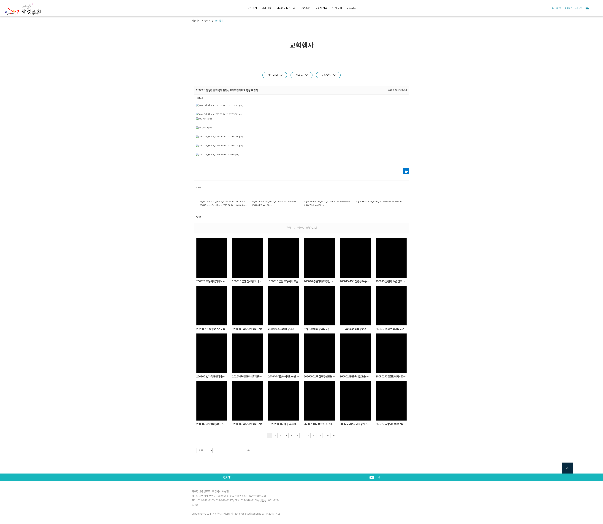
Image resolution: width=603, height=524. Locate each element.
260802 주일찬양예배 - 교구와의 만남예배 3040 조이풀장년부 (391, 376)
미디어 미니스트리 (286, 8)
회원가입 (569, 8)
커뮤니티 (351, 8)
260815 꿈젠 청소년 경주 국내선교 (391, 281)
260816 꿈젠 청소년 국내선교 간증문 (247, 281)
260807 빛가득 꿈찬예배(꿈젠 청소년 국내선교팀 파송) (211, 376)
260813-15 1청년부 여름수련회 (355, 281)
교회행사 (326, 75)
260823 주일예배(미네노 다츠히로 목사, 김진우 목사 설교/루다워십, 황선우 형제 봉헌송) (211, 281)
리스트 (198, 188)
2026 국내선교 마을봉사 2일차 (355, 424)
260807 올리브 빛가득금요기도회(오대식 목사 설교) (391, 329)
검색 (248, 451)
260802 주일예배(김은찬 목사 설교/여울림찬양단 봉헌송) (211, 424)
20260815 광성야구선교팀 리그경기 (211, 329)
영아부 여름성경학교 (355, 329)
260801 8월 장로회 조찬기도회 (319, 424)
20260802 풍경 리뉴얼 (283, 424)
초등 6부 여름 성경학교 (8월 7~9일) (319, 329)
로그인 (559, 8)
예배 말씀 (267, 8)
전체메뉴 (227, 477)
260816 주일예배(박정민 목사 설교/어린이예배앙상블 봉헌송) (319, 281)
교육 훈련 (305, 8)
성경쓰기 (579, 8)
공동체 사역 (321, 8)
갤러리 (299, 75)
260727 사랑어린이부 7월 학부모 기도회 (391, 424)
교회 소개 (252, 8)
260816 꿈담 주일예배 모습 (283, 281)
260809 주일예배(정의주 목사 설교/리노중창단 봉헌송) (283, 329)
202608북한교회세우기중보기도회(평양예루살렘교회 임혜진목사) (247, 376)
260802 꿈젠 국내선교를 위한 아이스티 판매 (355, 376)
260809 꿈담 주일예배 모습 (247, 329)
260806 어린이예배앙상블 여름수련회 (283, 376)
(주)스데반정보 (272, 513)
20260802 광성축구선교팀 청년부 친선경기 (319, 376)
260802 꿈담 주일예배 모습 (247, 424)
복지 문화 (337, 8)
